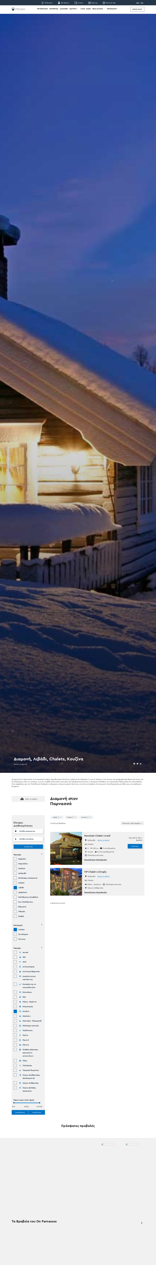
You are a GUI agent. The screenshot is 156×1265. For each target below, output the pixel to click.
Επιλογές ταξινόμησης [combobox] (131, 823)
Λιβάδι (21, 887)
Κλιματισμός (28, 1006)
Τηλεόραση (27, 1065)
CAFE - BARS (86, 9)
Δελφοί (21, 883)
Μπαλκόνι (27, 1016)
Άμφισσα (22, 859)
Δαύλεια (21, 868)
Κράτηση (134, 846)
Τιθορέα (21, 911)
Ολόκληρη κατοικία (31, 1026)
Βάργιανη (22, 907)
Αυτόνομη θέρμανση (31, 971)
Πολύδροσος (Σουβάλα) (28, 897)
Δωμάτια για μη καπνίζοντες (29, 977)
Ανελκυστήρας (28, 967)
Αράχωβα (22, 873)
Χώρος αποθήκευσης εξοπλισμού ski (31, 1076)
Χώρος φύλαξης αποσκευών (29, 1089)
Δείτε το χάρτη (103, 840)
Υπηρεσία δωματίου (31, 1070)
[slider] (13, 1102)
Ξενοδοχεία (23, 934)
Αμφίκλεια (22, 892)
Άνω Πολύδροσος (25, 902)
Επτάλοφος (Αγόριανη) (27, 878)
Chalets (21, 929)
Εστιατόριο (27, 992)
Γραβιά (21, 916)
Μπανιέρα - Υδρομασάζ (32, 1021)
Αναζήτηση (28, 847)
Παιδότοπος (28, 1030)
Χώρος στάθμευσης (31, 1083)
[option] (66, 848)
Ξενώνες (21, 939)
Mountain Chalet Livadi (97, 835)
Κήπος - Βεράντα (29, 1002)
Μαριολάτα (23, 864)
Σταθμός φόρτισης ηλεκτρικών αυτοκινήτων (30, 1052)
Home (16, 764)
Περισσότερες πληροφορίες (95, 860)
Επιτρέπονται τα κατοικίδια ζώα (29, 985)
